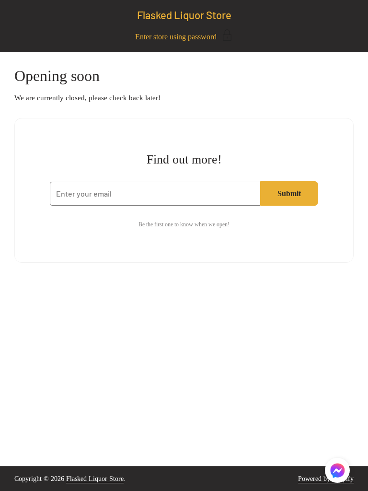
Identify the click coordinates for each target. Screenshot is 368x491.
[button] (337, 472)
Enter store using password (176, 37)
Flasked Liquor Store (184, 15)
